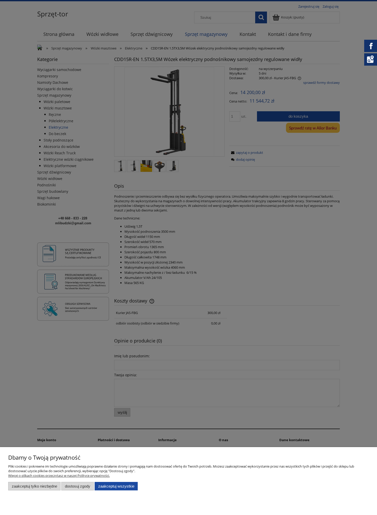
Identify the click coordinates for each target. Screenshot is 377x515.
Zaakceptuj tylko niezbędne (34, 486)
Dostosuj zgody (77, 486)
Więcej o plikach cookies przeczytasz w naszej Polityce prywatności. (59, 475)
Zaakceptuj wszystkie (116, 486)
